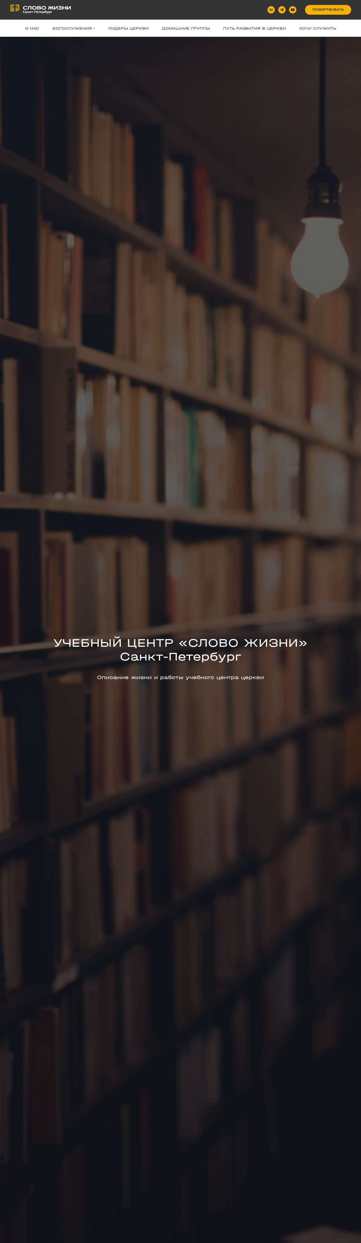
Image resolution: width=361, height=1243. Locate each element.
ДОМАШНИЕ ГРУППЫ (186, 28)
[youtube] (292, 9)
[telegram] (282, 9)
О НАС (32, 28)
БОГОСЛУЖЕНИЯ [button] (72, 28)
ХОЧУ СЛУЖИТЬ (317, 28)
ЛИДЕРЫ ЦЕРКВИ (128, 28)
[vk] (271, 9)
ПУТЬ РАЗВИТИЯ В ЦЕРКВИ (254, 28)
